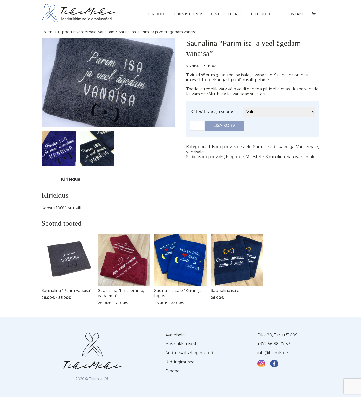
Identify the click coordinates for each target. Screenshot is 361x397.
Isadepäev (222, 146)
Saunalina (275, 156)
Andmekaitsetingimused (189, 353)
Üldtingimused (180, 362)
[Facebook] (274, 363)
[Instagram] (261, 363)
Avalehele (175, 335)
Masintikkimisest (181, 343)
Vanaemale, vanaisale (95, 32)
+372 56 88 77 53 (273, 343)
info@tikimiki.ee (272, 353)
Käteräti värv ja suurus (212, 111)
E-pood (156, 14)
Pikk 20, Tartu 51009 (277, 335)
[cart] (314, 14)
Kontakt (295, 14)
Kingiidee (235, 156)
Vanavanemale (301, 156)
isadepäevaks (211, 156)
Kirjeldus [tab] (70, 179)
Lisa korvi (224, 125)
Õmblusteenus (227, 14)
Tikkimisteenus (187, 14)
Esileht (48, 32)
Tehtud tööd (264, 14)
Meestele (242, 146)
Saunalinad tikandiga (273, 146)
